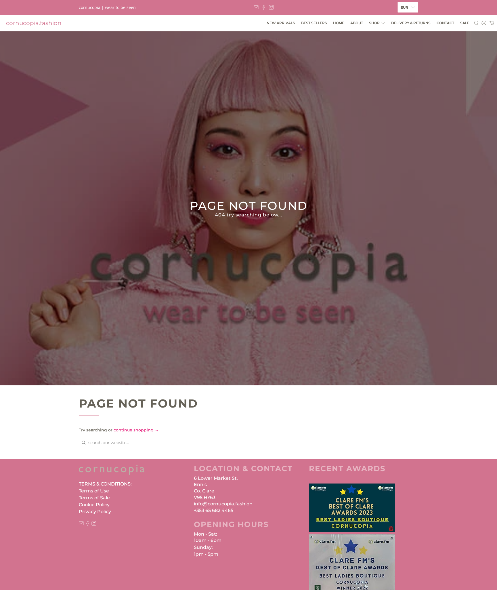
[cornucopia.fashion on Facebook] (263, 7)
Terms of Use (94, 491)
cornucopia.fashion (34, 23)
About (356, 23)
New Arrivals (281, 23)
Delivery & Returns (411, 23)
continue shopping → (136, 430)
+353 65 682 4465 (213, 510)
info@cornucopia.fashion (223, 504)
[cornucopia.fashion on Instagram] (271, 7)
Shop (374, 23)
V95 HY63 (204, 497)
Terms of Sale (94, 497)
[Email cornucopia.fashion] (256, 7)
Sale (464, 23)
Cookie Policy (94, 504)
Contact (445, 23)
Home (338, 23)
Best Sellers (314, 23)
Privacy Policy (95, 511)
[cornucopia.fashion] (111, 473)
